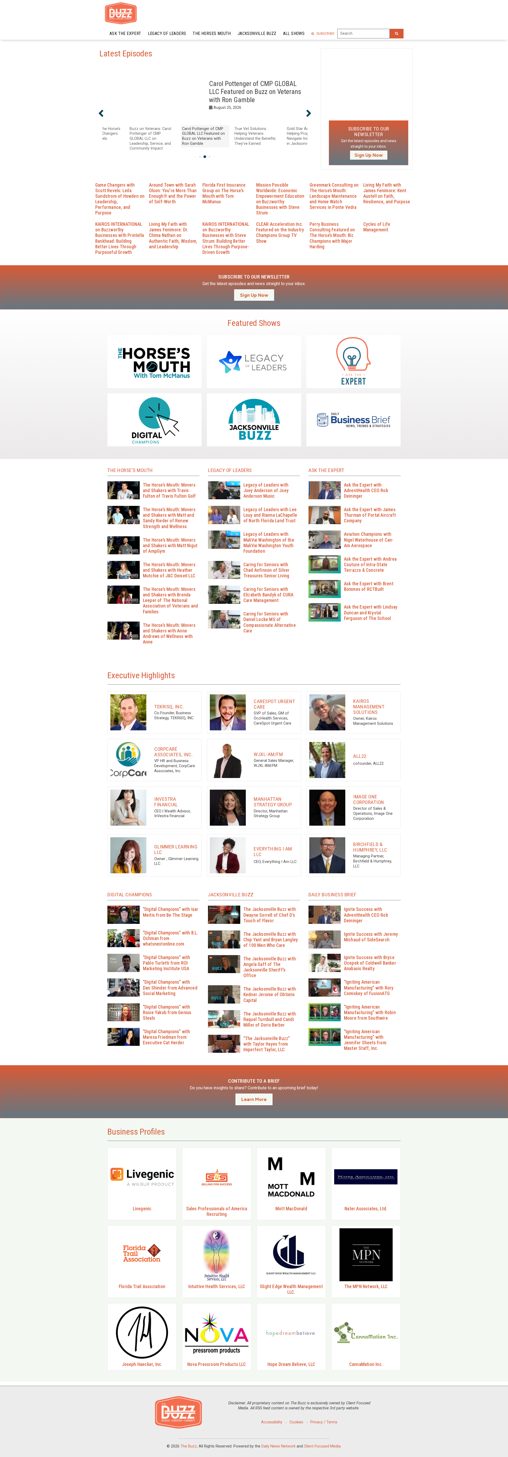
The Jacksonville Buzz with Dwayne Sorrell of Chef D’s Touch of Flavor (269, 915)
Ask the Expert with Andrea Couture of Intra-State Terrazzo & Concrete (370, 564)
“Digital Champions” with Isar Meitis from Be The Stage (170, 912)
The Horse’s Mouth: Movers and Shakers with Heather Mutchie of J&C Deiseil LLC (169, 570)
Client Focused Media (322, 1446)
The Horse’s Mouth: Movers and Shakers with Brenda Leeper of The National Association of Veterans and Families (170, 600)
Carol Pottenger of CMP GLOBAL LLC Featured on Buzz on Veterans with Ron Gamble (255, 92)
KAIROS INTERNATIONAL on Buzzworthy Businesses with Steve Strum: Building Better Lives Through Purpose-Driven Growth (225, 238)
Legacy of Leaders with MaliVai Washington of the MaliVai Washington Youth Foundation (268, 543)
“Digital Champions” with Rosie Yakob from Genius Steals (167, 1012)
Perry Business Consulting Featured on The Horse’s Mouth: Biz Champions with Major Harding (332, 235)
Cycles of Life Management (377, 227)
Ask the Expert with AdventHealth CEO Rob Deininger (366, 490)
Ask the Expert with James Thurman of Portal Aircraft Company (370, 515)
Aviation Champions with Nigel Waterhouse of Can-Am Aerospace (369, 540)
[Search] (396, 33)
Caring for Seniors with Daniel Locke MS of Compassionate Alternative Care (269, 622)
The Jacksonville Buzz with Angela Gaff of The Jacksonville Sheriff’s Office (269, 967)
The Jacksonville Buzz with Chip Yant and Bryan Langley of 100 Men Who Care (270, 940)
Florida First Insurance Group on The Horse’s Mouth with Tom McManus (224, 193)
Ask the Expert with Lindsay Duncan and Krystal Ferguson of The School (370, 612)
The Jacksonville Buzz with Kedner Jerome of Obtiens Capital (269, 994)
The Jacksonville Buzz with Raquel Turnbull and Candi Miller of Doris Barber (269, 1019)
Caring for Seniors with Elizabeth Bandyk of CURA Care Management (268, 595)
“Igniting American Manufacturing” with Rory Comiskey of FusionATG (369, 987)
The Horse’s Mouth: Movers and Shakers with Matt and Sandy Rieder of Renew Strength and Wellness (169, 518)
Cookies (296, 1422)
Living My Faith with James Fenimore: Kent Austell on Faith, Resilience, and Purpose (386, 193)
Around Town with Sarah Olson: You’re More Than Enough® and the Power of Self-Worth (173, 193)
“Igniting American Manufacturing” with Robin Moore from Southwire (370, 1012)
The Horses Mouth (212, 33)
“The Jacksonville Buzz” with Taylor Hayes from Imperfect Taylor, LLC (266, 1044)
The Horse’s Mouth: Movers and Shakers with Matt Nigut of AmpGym (170, 545)
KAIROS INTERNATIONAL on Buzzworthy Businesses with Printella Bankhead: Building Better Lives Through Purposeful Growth (119, 238)
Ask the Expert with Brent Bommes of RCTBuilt (368, 586)
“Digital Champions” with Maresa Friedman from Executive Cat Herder (166, 1037)
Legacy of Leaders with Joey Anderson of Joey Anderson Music (266, 490)
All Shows (294, 33)
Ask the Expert (125, 33)
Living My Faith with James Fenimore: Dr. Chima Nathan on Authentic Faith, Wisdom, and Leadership (173, 235)
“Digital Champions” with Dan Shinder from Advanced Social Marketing (170, 987)
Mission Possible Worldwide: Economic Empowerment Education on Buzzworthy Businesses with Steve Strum (280, 199)
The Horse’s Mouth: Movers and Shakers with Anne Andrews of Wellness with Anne (169, 634)
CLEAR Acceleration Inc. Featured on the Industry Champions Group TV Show (280, 233)
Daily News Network (278, 1446)
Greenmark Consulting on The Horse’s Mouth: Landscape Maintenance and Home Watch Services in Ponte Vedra (334, 196)
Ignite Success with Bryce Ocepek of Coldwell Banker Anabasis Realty (370, 963)
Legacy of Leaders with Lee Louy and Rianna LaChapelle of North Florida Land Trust (270, 515)
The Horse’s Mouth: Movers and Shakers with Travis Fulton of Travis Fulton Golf (169, 490)
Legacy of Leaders (167, 33)
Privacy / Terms (323, 1422)
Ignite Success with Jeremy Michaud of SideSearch (371, 937)
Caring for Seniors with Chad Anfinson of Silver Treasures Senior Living (266, 570)
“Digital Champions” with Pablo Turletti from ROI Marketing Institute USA (166, 963)
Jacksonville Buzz (257, 33)
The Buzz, (189, 1446)
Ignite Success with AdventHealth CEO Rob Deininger (366, 915)
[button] (101, 113)
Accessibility (271, 1422)
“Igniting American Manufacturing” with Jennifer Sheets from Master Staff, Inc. (365, 1040)
